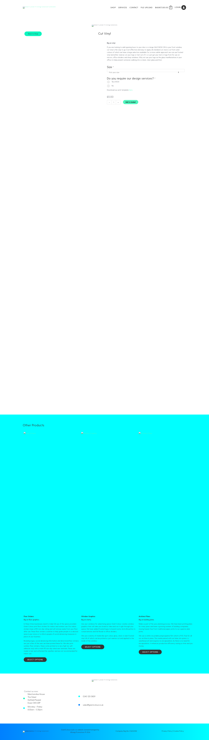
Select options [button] (35, 660)
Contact (134, 7)
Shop (113, 7)
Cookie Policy (178, 731)
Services (122, 7)
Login (178, 7)
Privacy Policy (167, 731)
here (130, 90)
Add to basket (130, 102)
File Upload (147, 7)
